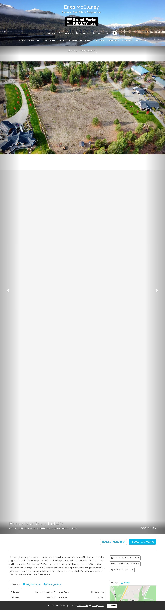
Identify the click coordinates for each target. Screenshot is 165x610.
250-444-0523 (67, 33)
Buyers (99, 40)
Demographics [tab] (54, 584)
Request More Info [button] (113, 542)
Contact (127, 40)
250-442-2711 (84, 33)
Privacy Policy (98, 606)
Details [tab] (16, 584)
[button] (10, 290)
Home (22, 40)
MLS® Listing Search (80, 40)
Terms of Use (82, 606)
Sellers (113, 40)
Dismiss (112, 606)
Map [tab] (115, 583)
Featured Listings (53, 40)
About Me (34, 40)
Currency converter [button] (126, 563)
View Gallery (87, 50)
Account (141, 40)
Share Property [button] (123, 570)
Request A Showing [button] (142, 542)
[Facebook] (114, 33)
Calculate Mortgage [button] (126, 557)
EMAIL (53, 33)
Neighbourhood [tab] (33, 584)
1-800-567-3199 (102, 33)
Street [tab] (127, 583)
